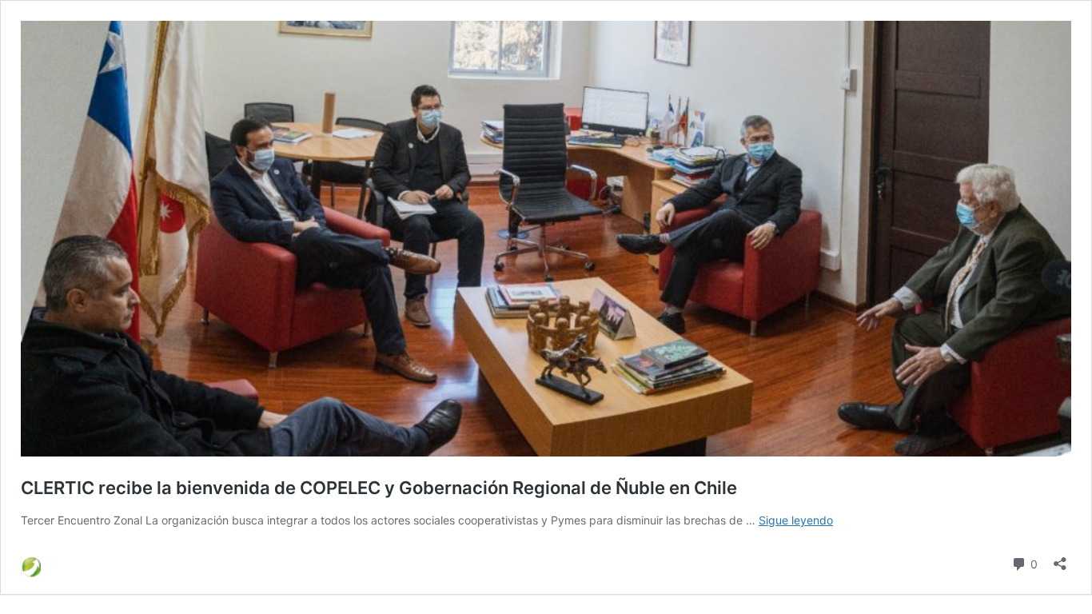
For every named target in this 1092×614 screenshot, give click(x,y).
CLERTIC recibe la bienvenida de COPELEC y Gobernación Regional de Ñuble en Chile (379, 487)
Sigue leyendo (796, 520)
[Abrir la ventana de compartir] (1060, 558)
